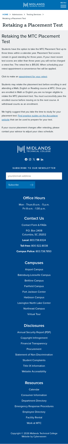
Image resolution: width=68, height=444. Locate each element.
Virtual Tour (34, 314)
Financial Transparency (34, 343)
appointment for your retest (33, 76)
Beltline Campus (34, 280)
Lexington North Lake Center (34, 303)
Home (5, 14)
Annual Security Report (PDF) (34, 332)
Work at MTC (34, 423)
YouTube (38, 159)
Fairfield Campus (34, 286)
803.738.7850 (43, 251)
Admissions (17, 14)
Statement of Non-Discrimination (34, 354)
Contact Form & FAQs (34, 225)
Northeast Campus (34, 308)
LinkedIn (42, 159)
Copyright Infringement (34, 338)
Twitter (34, 159)
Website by (34, 436)
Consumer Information (34, 395)
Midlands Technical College (34, 5)
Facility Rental (34, 417)
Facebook (26, 159)
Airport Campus (34, 269)
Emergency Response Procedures (34, 406)
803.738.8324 (38, 240)
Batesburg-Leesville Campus (34, 275)
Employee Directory (34, 412)
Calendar (34, 389)
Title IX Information (34, 366)
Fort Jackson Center (34, 291)
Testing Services (34, 14)
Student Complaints (34, 360)
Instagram (30, 159)
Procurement (34, 349)
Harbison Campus (34, 297)
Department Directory (34, 400)
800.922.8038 (39, 245)
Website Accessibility (34, 371)
